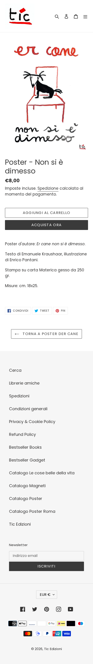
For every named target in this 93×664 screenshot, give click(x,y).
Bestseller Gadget (27, 460)
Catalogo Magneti (27, 485)
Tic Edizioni (20, 524)
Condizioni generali (28, 409)
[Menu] (85, 16)
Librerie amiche (24, 383)
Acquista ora (46, 224)
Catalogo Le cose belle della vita (41, 473)
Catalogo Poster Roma (32, 511)
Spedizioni (19, 396)
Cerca (15, 370)
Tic (46, 648)
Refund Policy (22, 434)
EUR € (45, 594)
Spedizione (47, 188)
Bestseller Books (25, 447)
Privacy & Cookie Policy (32, 421)
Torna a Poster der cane (49, 333)
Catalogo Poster (25, 498)
